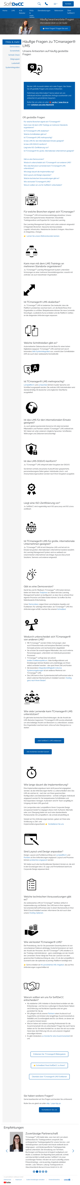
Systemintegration (13, 67)
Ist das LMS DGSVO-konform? (35, 144)
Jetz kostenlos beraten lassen (37, 752)
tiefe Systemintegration (41, 351)
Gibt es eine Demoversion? (34, 159)
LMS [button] (13, 11)
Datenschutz (7, 1179)
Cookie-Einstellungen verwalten (35, 1179)
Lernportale (42, 385)
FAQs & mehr (13, 42)
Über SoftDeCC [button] (71, 12)
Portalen (27, 857)
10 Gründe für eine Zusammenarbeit (56, 1036)
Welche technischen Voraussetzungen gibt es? (41, 178)
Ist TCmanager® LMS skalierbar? (36, 131)
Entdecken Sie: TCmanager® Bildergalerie (49, 1054)
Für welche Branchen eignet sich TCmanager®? (42, 122)
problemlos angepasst (38, 860)
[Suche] (39, 4)
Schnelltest (61, 609)
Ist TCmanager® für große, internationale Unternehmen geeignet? (49, 151)
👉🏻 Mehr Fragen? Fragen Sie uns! (55, 28)
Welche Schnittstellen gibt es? (35, 134)
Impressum (18, 1179)
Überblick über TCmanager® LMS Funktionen (49, 1077)
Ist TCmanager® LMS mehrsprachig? (38, 138)
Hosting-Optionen (36, 913)
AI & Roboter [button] (22, 12)
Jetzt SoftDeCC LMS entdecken (49, 741)
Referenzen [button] (58, 11)
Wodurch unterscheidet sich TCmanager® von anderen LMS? (47, 163)
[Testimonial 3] (43, 1171)
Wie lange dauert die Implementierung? (39, 172)
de (55, 4)
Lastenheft (16, 63)
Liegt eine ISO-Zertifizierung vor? (36, 148)
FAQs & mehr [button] (31, 13)
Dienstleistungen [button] (44, 11)
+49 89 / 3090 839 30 (60, 102)
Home (4, 11)
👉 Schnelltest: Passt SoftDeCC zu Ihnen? (49, 1065)
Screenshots (15, 51)
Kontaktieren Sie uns (56, 824)
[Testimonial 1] (37, 1171)
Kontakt (68, 4)
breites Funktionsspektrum (37, 660)
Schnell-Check (14, 55)
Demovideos (15, 47)
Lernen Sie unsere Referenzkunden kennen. (43, 236)
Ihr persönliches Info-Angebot (52, 965)
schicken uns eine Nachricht (42, 105)
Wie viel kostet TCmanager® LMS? (37, 182)
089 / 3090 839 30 (53, 1103)
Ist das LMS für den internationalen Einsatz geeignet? (44, 141)
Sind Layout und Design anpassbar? (37, 175)
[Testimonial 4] (46, 1171)
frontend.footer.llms (54, 1179)
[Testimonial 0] (34, 1171)
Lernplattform (29, 385)
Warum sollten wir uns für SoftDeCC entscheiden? (43, 185)
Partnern (51, 1014)
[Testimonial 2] (40, 1171)
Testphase (44, 593)
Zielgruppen (15, 59)
